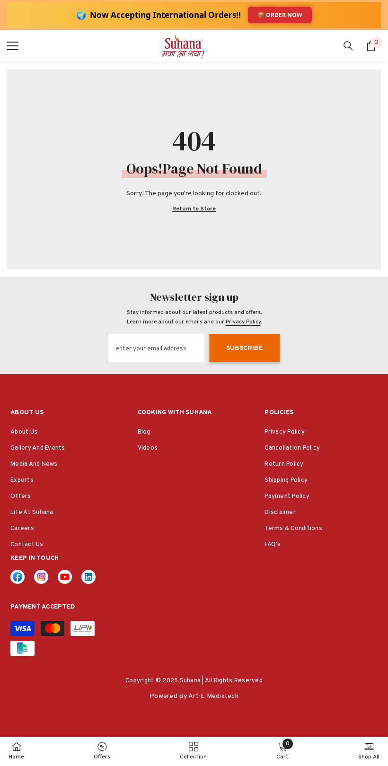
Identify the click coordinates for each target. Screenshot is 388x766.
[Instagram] (41, 577)
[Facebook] (17, 577)
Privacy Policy (243, 322)
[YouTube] (65, 577)
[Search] (348, 46)
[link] (88, 577)
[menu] (12, 46)
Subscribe (244, 348)
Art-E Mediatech (213, 696)
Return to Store (194, 209)
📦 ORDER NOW (279, 15)
